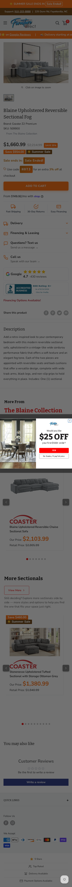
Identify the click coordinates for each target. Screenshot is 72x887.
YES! (54, 450)
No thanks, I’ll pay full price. (54, 456)
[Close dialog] (69, 420)
